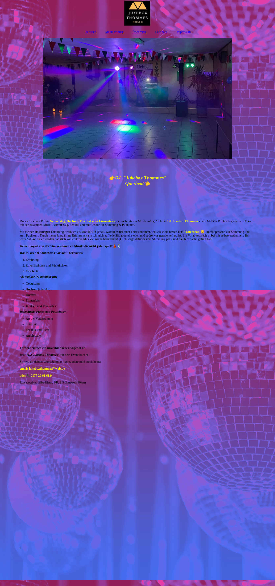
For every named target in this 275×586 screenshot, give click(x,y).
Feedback (161, 32)
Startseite (90, 32)
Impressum (184, 32)
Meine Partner (114, 32)
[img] (137, 13)
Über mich (139, 32)
